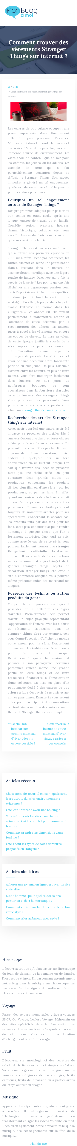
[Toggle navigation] (70, 13)
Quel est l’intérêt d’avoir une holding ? (33, 810)
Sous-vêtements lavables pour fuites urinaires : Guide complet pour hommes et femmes (36, 821)
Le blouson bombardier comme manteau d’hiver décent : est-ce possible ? (23, 733)
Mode (15, 87)
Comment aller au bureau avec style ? (32, 918)
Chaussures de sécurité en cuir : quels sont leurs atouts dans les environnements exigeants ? (36, 798)
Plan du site (38, 1143)
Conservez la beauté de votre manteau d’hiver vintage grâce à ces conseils (54, 733)
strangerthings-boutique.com (43, 410)
